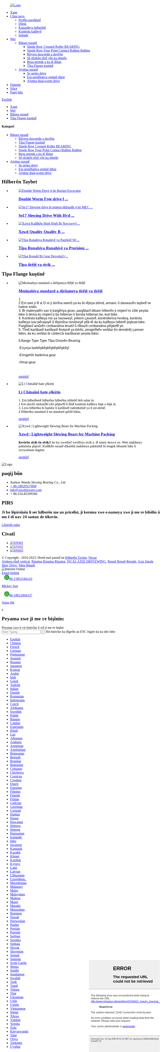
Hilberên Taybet (76, 557)
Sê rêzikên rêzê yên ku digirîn (47, 58)
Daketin (15, 85)
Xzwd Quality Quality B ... (42, 231)
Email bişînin (10, 573)
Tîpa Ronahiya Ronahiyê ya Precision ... (54, 248)
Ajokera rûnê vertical (16, 561)
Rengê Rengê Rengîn (122, 561)
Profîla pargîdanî (30, 20)
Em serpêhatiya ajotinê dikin (46, 77)
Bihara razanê (28, 43)
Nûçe (13, 88)
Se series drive (36, 73)
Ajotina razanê (28, 69)
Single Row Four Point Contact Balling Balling (58, 50)
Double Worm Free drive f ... (43, 199)
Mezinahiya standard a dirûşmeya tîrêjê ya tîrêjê (61, 291)
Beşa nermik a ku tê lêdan (44, 62)
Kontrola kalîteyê (30, 31)
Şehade (23, 35)
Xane (13, 12)
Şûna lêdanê (27, 565)
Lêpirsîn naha (11, 525)
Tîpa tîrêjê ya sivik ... (37, 264)
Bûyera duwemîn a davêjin (45, 54)
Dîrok (22, 24)
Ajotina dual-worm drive (43, 81)
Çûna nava (17, 16)
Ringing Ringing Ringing (48, 561)
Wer (13, 39)
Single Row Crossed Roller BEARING (53, 46)
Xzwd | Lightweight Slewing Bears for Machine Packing (67, 434)
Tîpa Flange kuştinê (40, 65)
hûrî (26, 376)
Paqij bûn (16, 92)
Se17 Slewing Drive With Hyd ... (46, 215)
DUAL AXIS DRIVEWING (86, 561)
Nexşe (92, 557)
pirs (21, 376)
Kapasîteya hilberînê (32, 27)
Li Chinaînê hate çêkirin (40, 392)
